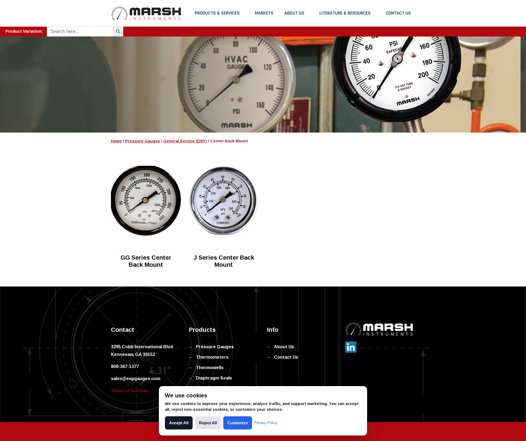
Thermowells (210, 367)
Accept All (178, 422)
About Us (294, 13)
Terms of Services (129, 390)
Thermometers (212, 357)
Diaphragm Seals (214, 378)
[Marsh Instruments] (146, 13)
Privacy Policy (265, 423)
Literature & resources (345, 13)
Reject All (208, 422)
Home (116, 141)
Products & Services (217, 13)
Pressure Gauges (142, 141)
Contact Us (398, 13)
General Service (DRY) (185, 141)
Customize (237, 422)
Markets (264, 13)
